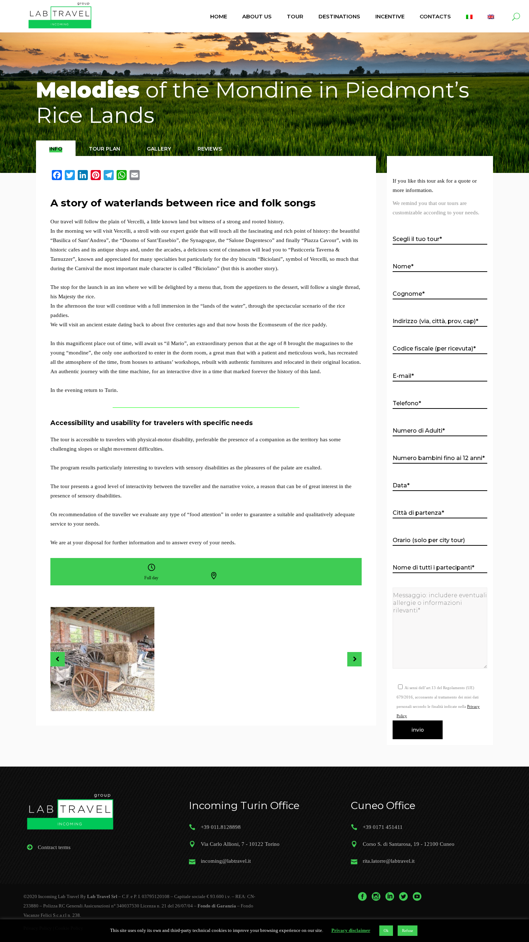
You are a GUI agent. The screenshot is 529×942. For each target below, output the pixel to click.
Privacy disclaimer (350, 930)
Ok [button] (386, 930)
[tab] (56, 148)
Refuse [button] (407, 930)
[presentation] (55, 148)
